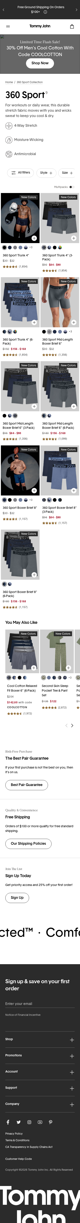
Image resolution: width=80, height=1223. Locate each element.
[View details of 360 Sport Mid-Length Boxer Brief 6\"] (59, 302)
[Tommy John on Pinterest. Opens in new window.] (50, 1122)
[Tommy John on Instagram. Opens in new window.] (29, 1122)
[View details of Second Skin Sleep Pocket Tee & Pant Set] (57, 651)
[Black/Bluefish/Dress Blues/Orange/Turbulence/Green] (15, 331)
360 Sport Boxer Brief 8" (20, 508)
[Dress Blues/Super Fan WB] (25, 247)
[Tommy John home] (40, 26)
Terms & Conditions (17, 1140)
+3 (30, 247)
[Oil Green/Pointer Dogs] (43, 677)
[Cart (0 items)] (72, 26)
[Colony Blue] (20, 247)
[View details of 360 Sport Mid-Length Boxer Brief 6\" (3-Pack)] (20, 386)
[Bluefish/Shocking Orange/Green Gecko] (60, 247)
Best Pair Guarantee (26, 785)
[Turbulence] (15, 247)
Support (11, 1088)
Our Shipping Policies (28, 844)
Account (11, 1071)
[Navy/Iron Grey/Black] (9, 677)
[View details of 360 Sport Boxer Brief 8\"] (20, 470)
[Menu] (8, 26)
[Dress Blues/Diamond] (54, 677)
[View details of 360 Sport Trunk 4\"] (20, 218)
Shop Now (40, 63)
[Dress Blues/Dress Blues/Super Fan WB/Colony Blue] (49, 247)
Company (12, 1104)
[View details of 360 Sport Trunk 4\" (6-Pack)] (20, 302)
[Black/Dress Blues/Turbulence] (4, 331)
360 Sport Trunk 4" (16, 255)
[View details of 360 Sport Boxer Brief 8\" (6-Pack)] (20, 555)
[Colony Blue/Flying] (49, 677)
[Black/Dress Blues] (60, 500)
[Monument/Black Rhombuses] (59, 677)
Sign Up (17, 898)
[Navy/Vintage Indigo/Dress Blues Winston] (14, 677)
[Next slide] (76, 10)
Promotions (13, 1055)
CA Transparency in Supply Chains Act (28, 1147)
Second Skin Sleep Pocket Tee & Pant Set (55, 691)
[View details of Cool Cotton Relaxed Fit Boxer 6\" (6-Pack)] (22, 651)
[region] (20, 218)
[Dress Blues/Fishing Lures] (65, 677)
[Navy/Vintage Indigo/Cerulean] (25, 677)
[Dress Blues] (9, 247)
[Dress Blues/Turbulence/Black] (44, 247)
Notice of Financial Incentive (22, 1015)
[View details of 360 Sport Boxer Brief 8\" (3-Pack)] (59, 470)
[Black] (4, 247)
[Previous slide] (3, 10)
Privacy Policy (14, 1134)
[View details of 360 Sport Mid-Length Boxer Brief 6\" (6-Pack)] (59, 386)
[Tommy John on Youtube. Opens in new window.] (40, 1122)
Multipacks (61, 187)
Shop (9, 1039)
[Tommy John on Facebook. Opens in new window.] (8, 1122)
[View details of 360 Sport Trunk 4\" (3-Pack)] (59, 218)
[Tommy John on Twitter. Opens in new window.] (18, 1122)
